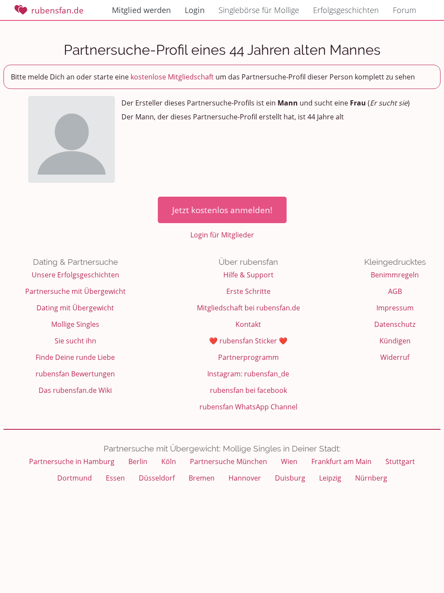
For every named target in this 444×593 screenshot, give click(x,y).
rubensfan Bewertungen (75, 374)
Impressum (395, 308)
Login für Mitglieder (222, 235)
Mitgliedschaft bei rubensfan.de (248, 308)
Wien (289, 461)
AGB (395, 291)
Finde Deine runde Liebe (75, 357)
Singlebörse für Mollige (259, 10)
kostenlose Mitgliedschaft (172, 77)
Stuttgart (400, 461)
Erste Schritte (248, 291)
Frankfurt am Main (341, 461)
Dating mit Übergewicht (75, 308)
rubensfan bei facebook (248, 390)
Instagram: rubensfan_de (248, 374)
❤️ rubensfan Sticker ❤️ (248, 341)
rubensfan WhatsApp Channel (248, 407)
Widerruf (394, 357)
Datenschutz (394, 324)
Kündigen (395, 341)
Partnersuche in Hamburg (71, 461)
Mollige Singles (75, 324)
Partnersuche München (228, 461)
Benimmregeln (395, 275)
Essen (115, 478)
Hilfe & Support (248, 275)
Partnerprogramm (248, 357)
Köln (168, 461)
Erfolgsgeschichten (346, 10)
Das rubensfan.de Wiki (75, 390)
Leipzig (330, 478)
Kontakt (248, 324)
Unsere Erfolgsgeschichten (75, 275)
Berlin (137, 461)
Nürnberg (371, 478)
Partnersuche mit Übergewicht (75, 291)
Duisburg (290, 478)
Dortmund (74, 478)
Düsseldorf (157, 478)
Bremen (202, 478)
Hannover (245, 478)
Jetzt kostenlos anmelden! (222, 210)
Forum (404, 10)
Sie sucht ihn (75, 341)
